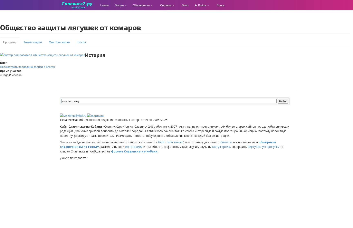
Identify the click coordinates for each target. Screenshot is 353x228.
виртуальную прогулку (263, 147)
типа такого (174, 142)
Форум (120, 5)
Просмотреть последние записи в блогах (27, 67)
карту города (221, 147)
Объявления (142, 5)
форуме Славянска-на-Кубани (134, 151)
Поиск (221, 5)
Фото (185, 5)
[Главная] (78, 5)
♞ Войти (201, 5)
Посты (81, 42)
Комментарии (32, 42)
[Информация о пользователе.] (42, 54)
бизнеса (226, 142)
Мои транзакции (59, 42)
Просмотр (11, 43)
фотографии (134, 147)
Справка (166, 5)
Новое (104, 5)
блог (161, 142)
